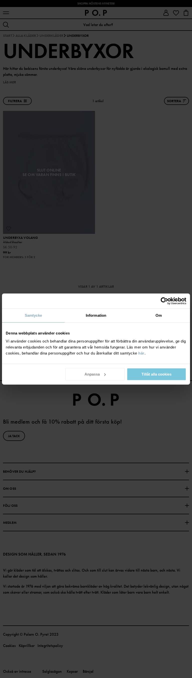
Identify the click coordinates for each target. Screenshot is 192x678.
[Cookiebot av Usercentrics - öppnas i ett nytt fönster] (164, 301)
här (141, 353)
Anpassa (92, 374)
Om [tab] (159, 315)
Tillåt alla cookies (157, 374)
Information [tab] (96, 315)
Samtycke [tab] (33, 315)
